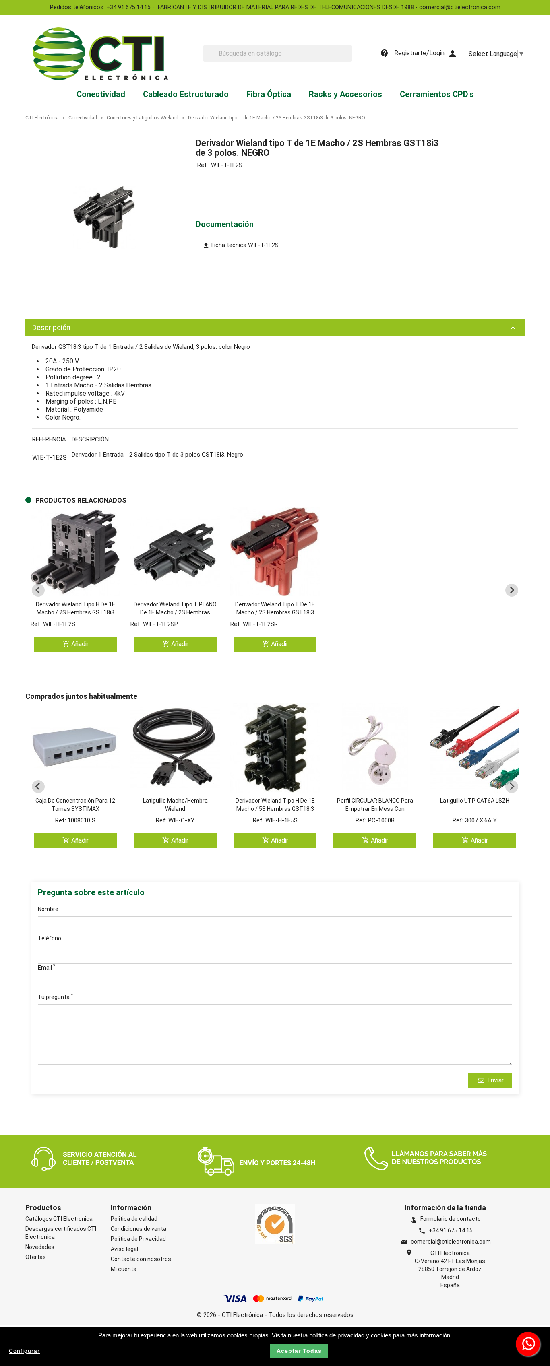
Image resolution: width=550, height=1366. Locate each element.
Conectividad (101, 94)
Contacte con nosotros (141, 1259)
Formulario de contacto (445, 1219)
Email (46, 967)
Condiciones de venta (138, 1229)
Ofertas (35, 1257)
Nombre (48, 909)
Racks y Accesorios (345, 94)
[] (349, 59)
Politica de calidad (134, 1219)
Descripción (275, 328)
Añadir (75, 644)
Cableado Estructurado (186, 94)
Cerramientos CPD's (437, 94)
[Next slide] (511, 590)
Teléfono (49, 938)
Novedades (39, 1247)
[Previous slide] (38, 590)
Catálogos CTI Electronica (59, 1219)
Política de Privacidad (138, 1239)
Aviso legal (124, 1249)
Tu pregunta (55, 996)
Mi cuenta (123, 1269)
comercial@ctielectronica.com (451, 1241)
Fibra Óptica (268, 94)
